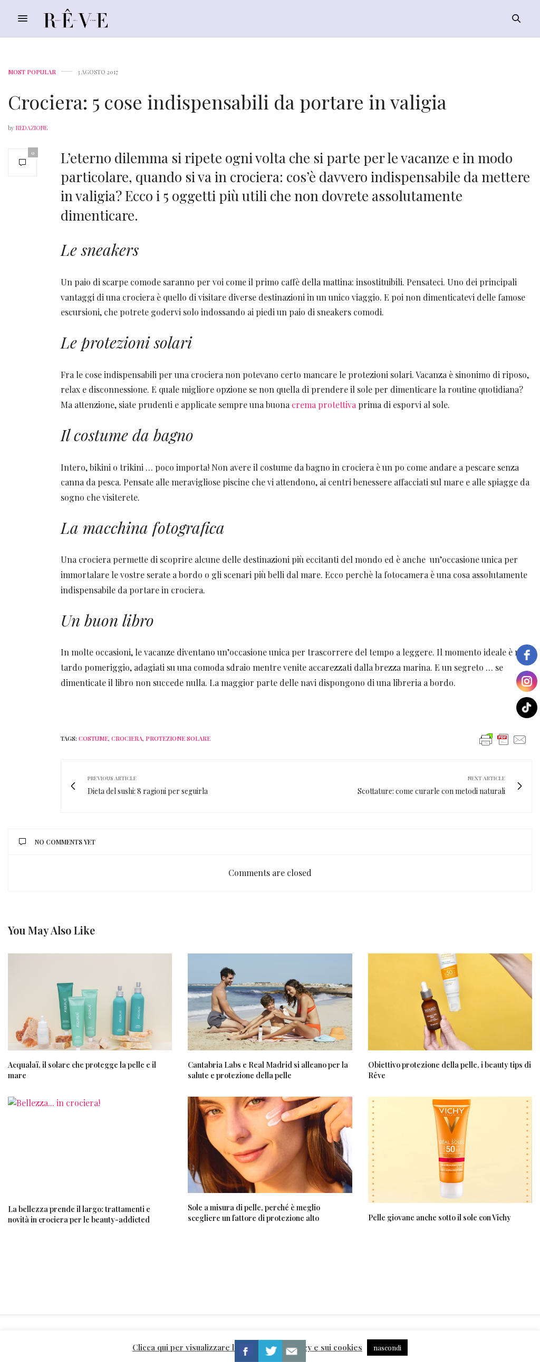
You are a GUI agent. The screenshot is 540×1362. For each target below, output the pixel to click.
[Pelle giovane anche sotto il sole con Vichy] (450, 1150)
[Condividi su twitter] (270, 1351)
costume (93, 738)
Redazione (31, 128)
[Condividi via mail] (294, 1351)
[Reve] (75, 18)
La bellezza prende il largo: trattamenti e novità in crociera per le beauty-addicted (79, 1214)
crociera (126, 738)
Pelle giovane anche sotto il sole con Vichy (439, 1217)
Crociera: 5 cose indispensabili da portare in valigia (227, 101)
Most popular (32, 72)
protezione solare (178, 738)
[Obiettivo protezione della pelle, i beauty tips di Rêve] (450, 1001)
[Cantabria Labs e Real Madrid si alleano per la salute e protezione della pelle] (270, 1001)
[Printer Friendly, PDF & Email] (503, 739)
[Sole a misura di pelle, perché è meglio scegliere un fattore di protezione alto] (270, 1145)
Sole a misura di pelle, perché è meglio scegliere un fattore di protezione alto (254, 1212)
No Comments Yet (65, 842)
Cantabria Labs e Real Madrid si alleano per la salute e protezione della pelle (268, 1070)
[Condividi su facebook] (246, 1351)
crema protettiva (324, 404)
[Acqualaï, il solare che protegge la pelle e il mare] (90, 1001)
